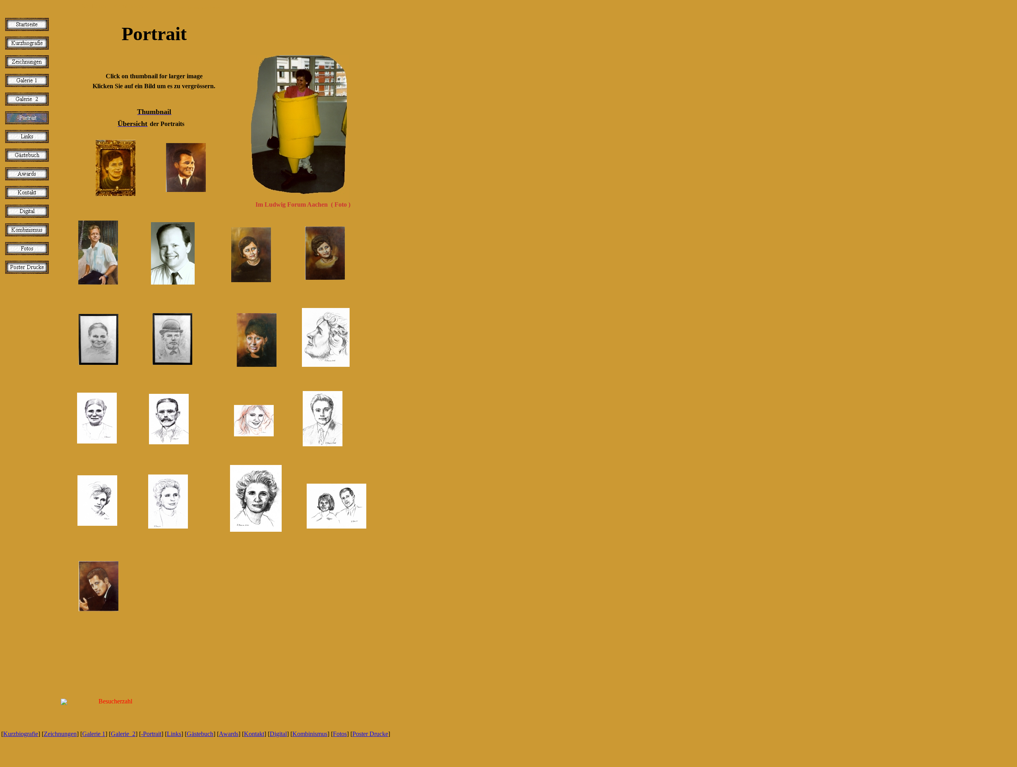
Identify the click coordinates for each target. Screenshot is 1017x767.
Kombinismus (309, 733)
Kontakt (254, 733)
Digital (278, 733)
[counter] (289, 751)
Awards (228, 733)
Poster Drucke (370, 733)
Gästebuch (200, 733)
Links (174, 733)
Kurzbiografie (20, 733)
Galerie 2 (123, 733)
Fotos (340, 733)
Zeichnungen (60, 733)
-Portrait (151, 733)
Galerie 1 (93, 733)
